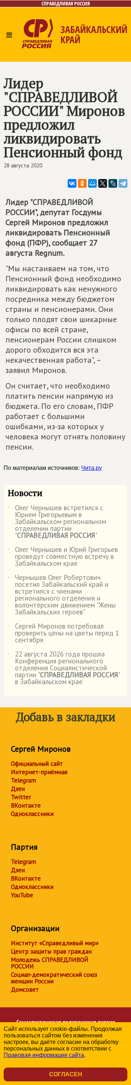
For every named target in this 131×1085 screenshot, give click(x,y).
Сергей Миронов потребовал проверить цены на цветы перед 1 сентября (63, 633)
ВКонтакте (26, 805)
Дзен (18, 788)
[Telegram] (123, 183)
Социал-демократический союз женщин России (54, 977)
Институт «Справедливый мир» (55, 943)
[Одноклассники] (82, 183)
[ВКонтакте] (72, 183)
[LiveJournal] (112, 183)
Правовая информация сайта (44, 1055)
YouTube (22, 895)
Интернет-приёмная (39, 772)
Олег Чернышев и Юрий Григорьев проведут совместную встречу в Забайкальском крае (63, 557)
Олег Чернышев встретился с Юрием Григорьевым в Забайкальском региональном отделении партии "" (57, 522)
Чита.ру (91, 468)
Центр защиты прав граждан (51, 951)
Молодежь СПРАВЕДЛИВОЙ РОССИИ (49, 963)
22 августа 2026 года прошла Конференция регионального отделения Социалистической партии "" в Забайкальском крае (63, 668)
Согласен (65, 1074)
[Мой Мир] (92, 183)
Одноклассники (32, 813)
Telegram (23, 780)
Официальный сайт (37, 763)
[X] (102, 183)
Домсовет (25, 989)
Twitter (21, 797)
